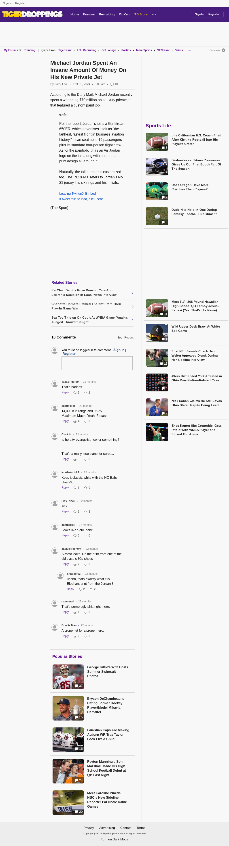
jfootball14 (68, 524)
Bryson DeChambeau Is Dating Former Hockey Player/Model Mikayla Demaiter (105, 705)
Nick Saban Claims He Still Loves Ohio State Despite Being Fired (197, 403)
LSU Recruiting (86, 50)
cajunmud (67, 601)
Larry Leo (61, 84)
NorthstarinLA (70, 472)
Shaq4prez (74, 573)
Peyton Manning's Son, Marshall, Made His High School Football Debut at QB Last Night (106, 768)
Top (120, 337)
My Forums (11, 50)
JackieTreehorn (71, 548)
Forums (89, 14)
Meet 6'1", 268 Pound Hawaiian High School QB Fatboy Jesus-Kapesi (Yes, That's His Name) (195, 306)
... (154, 13)
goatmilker (68, 405)
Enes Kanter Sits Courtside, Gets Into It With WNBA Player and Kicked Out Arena (197, 430)
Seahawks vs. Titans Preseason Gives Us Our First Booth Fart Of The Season (196, 164)
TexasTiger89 (70, 381)
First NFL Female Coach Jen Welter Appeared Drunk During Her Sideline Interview (195, 355)
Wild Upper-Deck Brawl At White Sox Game (196, 328)
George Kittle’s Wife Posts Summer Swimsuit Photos (107, 671)
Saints (179, 50)
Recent (129, 337)
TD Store (141, 14)
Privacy (89, 827)
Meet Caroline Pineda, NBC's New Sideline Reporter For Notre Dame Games (107, 799)
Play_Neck (68, 501)
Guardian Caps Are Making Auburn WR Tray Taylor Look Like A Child (108, 734)
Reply (65, 392)
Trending (29, 50)
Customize (215, 50)
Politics (126, 50)
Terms (141, 827)
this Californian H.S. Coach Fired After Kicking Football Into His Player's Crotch (196, 140)
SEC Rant (163, 50)
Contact (125, 827)
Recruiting (107, 14)
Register (20, 3)
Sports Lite (158, 125)
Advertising (107, 827)
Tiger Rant (65, 50)
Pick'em (124, 14)
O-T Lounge (109, 50)
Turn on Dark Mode (114, 839)
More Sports (144, 50)
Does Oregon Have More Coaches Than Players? (190, 187)
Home (74, 14)
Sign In (7, 3)
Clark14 (66, 434)
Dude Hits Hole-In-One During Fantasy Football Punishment (194, 212)
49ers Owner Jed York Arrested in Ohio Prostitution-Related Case (197, 378)
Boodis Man (68, 625)
